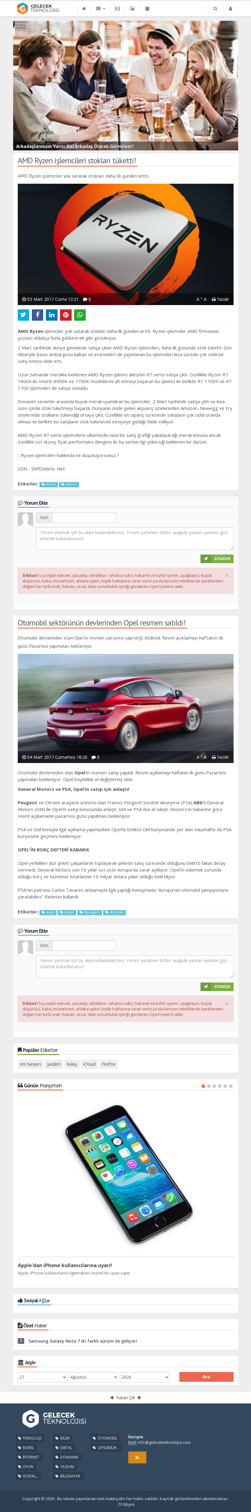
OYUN (27, 1466)
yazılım (54, 1064)
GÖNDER (222, 558)
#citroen (116, 912)
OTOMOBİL (107, 1438)
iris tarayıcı (30, 1064)
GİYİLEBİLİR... (108, 1447)
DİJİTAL (65, 1447)
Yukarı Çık (125, 1397)
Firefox (108, 1064)
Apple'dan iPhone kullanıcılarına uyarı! (65, 1265)
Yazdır (222, 299)
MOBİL (28, 1447)
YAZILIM (66, 1466)
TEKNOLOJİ (31, 1438)
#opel (69, 912)
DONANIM (68, 1457)
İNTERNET (30, 1457)
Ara (206, 1377)
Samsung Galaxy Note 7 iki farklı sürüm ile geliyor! (82, 1341)
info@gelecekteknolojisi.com (164, 1442)
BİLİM (64, 1438)
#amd (50, 484)
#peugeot (91, 912)
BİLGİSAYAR (69, 1476)
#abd (49, 912)
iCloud (89, 1064)
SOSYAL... (30, 1476)
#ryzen (71, 484)
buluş (72, 1064)
